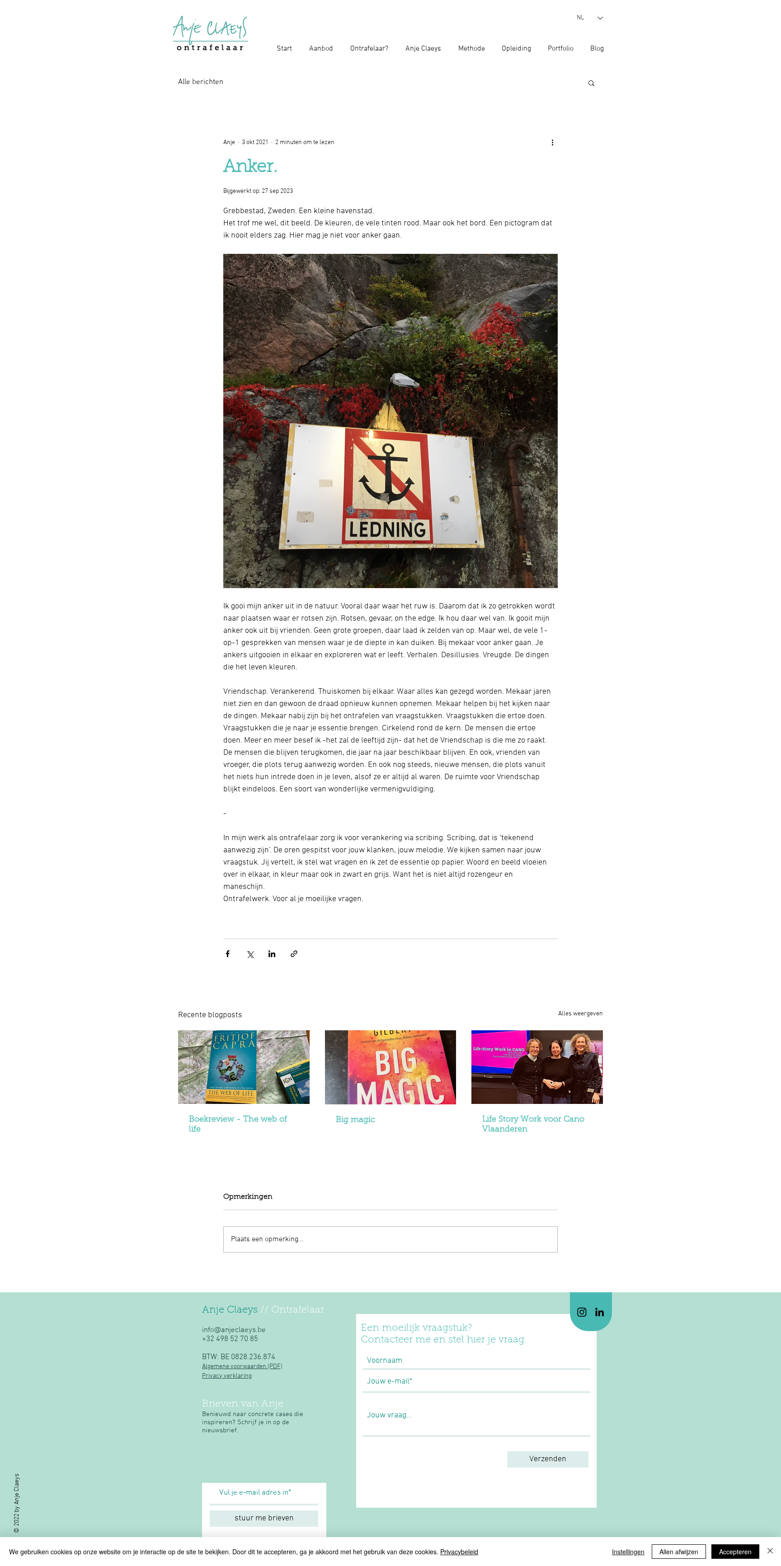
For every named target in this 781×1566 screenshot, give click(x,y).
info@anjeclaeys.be (234, 1330)
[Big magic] (390, 1067)
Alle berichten (200, 82)
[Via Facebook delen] (227, 953)
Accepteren (735, 1551)
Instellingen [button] (628, 1551)
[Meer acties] (552, 142)
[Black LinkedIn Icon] (599, 1312)
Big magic (355, 1120)
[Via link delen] (294, 953)
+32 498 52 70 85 (230, 1339)
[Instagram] (582, 1312)
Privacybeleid (459, 1551)
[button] (591, 82)
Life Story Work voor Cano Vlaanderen (533, 1125)
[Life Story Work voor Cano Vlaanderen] (537, 1067)
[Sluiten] (770, 1551)
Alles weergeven (580, 1014)
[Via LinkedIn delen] (272, 953)
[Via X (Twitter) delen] (249, 953)
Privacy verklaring (227, 1376)
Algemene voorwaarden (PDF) (242, 1366)
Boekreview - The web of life (238, 1125)
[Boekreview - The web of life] (244, 1067)
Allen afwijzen (678, 1551)
